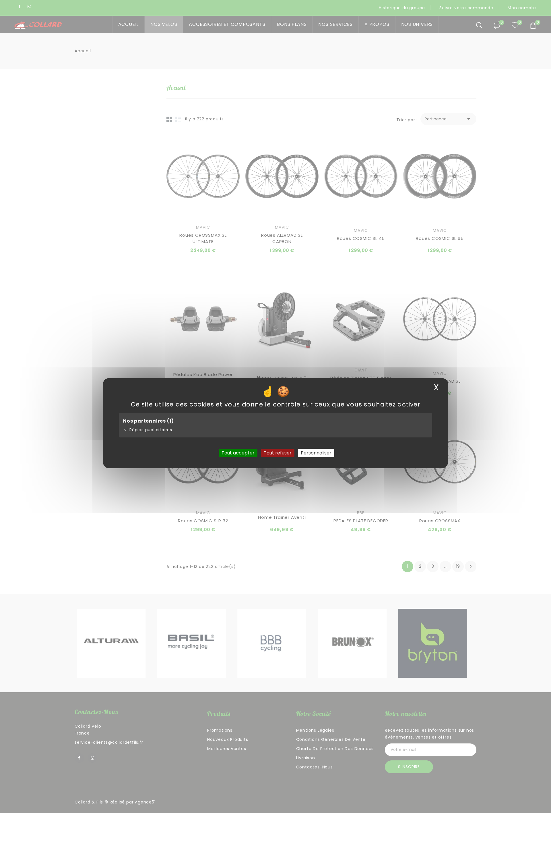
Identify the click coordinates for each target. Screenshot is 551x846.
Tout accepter (238, 453)
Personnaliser (316, 453)
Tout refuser (278, 453)
